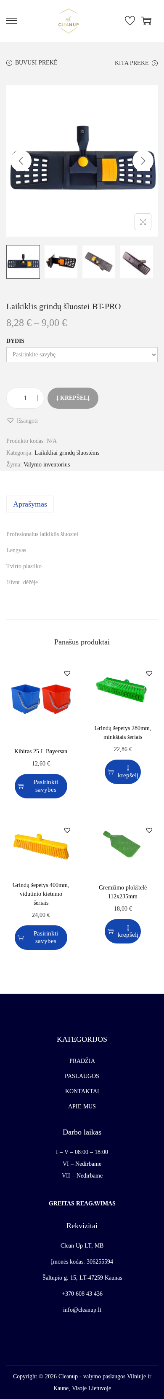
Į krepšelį (73, 398)
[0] (130, 21)
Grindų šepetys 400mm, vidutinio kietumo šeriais (41, 894)
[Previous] (21, 160)
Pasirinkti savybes (46, 785)
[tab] (82, 504)
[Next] (142, 160)
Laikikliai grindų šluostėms (66, 453)
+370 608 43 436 (82, 1294)
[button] (22, 421)
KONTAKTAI (82, 1091)
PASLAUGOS (82, 1076)
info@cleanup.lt (82, 1310)
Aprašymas (30, 504)
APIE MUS (82, 1106)
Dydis (15, 341)
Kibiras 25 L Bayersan (40, 751)
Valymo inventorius (47, 464)
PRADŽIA (82, 1061)
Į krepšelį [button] (128, 771)
